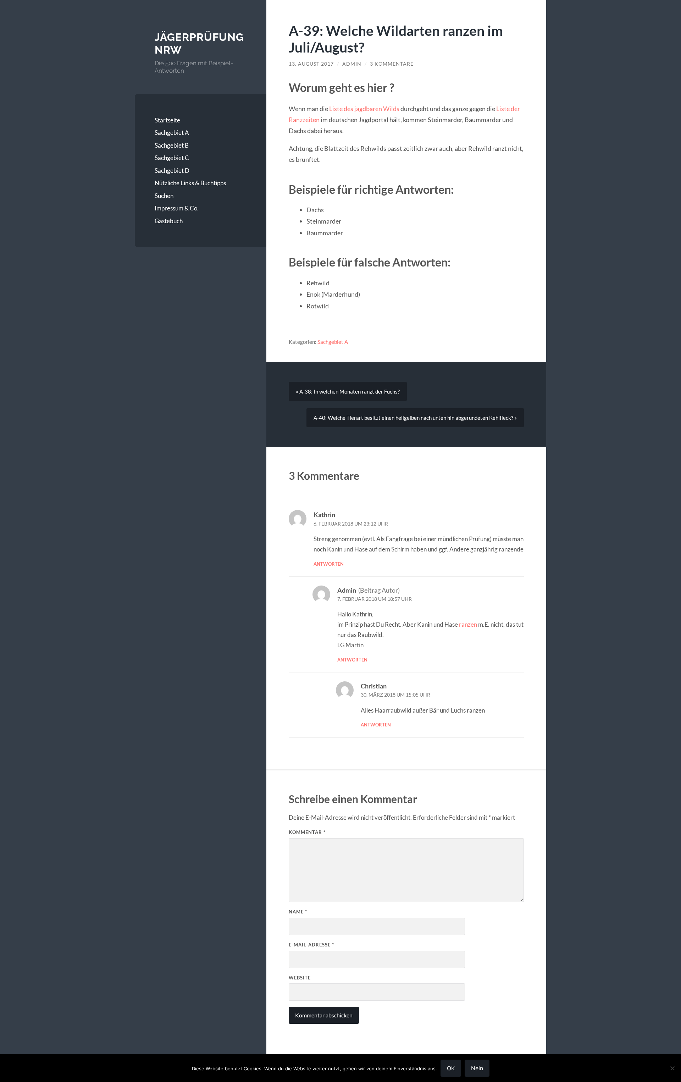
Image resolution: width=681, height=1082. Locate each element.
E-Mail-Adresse (311, 945)
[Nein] (672, 1068)
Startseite (167, 120)
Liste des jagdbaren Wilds (364, 108)
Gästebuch (169, 221)
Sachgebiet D (172, 170)
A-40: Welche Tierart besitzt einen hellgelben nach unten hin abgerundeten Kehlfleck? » (415, 417)
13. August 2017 (311, 64)
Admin (351, 64)
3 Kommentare (392, 64)
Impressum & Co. (177, 208)
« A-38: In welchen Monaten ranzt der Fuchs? (348, 391)
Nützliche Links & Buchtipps (190, 183)
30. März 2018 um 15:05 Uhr (395, 695)
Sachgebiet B (172, 145)
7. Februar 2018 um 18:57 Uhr (374, 599)
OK (451, 1068)
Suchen (164, 195)
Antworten (329, 564)
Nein (477, 1068)
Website (300, 978)
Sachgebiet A (172, 132)
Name (298, 912)
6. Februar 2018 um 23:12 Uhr (351, 524)
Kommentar (307, 832)
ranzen (468, 624)
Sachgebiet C (172, 157)
